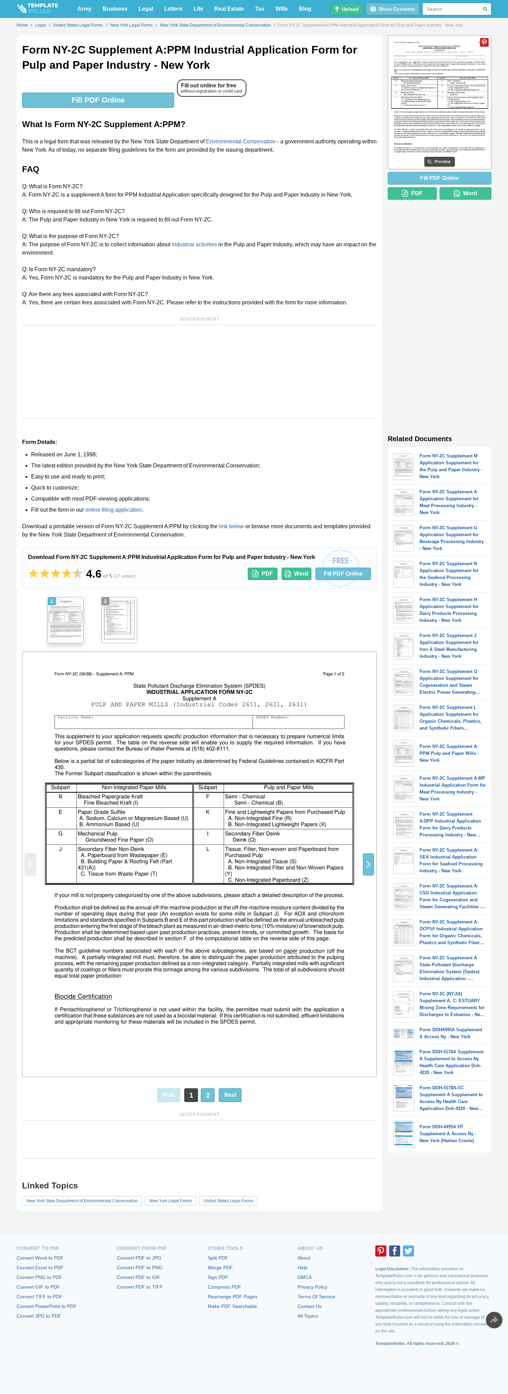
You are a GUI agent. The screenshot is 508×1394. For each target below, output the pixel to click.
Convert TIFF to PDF (40, 1296)
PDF (267, 574)
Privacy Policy (313, 1287)
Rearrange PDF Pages (232, 1296)
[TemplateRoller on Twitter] (408, 1251)
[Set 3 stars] (55, 573)
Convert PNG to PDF (39, 1277)
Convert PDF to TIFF (140, 1287)
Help (303, 1267)
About (304, 1258)
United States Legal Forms (228, 1200)
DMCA (305, 1277)
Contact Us (310, 1306)
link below (231, 526)
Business (115, 9)
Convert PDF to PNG (139, 1267)
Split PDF (218, 1258)
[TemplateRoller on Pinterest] (380, 1251)
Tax (259, 9)
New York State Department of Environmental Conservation (82, 1200)
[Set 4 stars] (66, 573)
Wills (281, 9)
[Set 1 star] (33, 573)
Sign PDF (218, 1277)
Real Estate (229, 9)
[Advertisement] (199, 372)
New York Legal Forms (170, 1200)
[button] (368, 864)
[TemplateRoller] (37, 9)
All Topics (308, 1316)
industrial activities (194, 244)
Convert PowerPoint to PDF (47, 1306)
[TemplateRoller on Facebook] (394, 1251)
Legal (146, 9)
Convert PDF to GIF (138, 1277)
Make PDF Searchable (232, 1306)
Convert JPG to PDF (39, 1316)
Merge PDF (220, 1267)
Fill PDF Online (98, 100)
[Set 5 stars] (77, 573)
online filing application (113, 510)
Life (198, 9)
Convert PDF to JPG (139, 1258)
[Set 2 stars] (44, 573)
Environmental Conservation (241, 141)
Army (84, 9)
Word (301, 574)
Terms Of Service (316, 1296)
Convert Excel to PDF (40, 1267)
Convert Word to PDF (40, 1258)
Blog (305, 9)
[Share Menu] (494, 1320)
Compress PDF (224, 1287)
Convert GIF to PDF (38, 1287)
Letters (173, 9)
